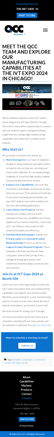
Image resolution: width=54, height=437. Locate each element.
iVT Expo (16, 362)
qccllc (25, 362)
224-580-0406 (43, 325)
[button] (45, 30)
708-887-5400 (27, 413)
